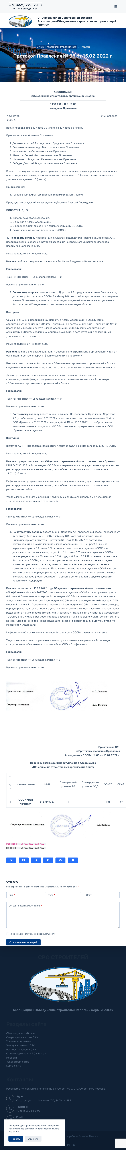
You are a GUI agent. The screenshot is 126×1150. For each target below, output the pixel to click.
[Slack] (74, 1145)
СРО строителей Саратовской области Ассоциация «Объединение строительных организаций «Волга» (76, 21)
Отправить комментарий (23, 942)
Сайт (89, 895)
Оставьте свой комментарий (25, 905)
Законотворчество (17, 1061)
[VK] (11, 860)
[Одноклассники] (24, 860)
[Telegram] (36, 860)
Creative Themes (88, 1136)
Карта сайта (13, 1065)
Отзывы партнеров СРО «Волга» (26, 1053)
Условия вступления (18, 1041)
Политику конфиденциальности (39, 934)
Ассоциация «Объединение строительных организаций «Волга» (63, 1010)
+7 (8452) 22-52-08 (28, 1110)
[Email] (73, 860)
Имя (12, 895)
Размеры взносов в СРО (21, 1049)
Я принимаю (32, 934)
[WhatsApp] (60, 860)
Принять (16, 1139)
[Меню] (115, 6)
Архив (40, 47)
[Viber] (48, 860)
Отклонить (33, 1139)
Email (51, 895)
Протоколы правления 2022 (61, 47)
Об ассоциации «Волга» (20, 1033)
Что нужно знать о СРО (20, 1045)
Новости (11, 1057)
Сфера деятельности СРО (22, 1037)
